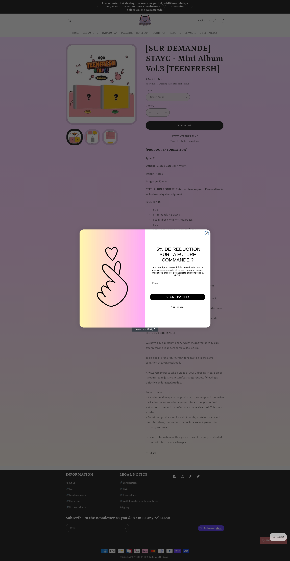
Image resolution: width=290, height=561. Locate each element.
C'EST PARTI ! (177, 297)
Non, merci (178, 307)
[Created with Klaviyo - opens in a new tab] (145, 330)
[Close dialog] (207, 233)
